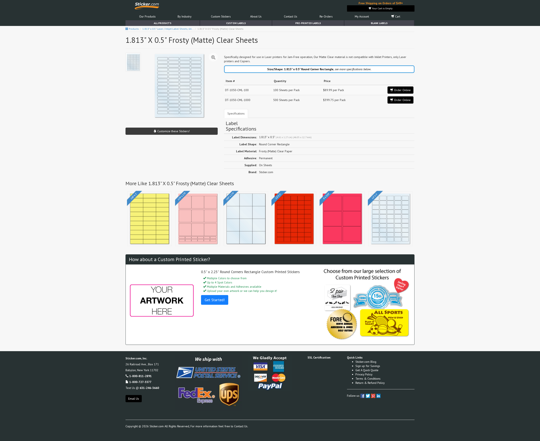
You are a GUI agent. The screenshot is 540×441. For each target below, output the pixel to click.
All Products (162, 23)
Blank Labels (379, 23)
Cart (397, 16)
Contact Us (290, 16)
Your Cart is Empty (382, 8)
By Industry (185, 16)
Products (133, 28)
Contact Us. (241, 426)
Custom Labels (236, 23)
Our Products (147, 16)
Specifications (236, 113)
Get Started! (215, 299)
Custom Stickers (221, 16)
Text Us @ (142, 388)
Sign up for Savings (367, 366)
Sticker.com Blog (365, 362)
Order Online (402, 90)
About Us (256, 16)
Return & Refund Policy (370, 383)
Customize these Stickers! (173, 131)
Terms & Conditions (368, 378)
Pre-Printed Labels (308, 23)
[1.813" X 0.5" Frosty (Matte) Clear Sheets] (133, 62)
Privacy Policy (364, 374)
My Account (362, 16)
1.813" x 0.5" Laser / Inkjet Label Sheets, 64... (168, 28)
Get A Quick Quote (366, 370)
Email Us (133, 399)
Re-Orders (326, 16)
